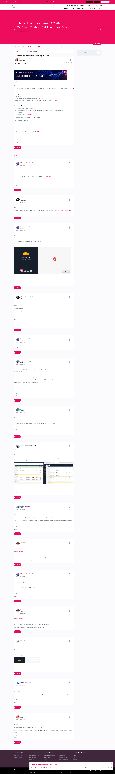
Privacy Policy (49, 1)
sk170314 (55, 100)
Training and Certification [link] (48, 761)
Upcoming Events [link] (61, 761)
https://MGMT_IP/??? (47, 176)
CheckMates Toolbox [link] (62, 755)
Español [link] (74, 755)
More (99, 8)
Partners (92, 8)
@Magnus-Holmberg (19, 417)
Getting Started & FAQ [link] (18, 755)
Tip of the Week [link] (47, 757)
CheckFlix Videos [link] (32, 759)
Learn (72, 8)
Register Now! (23, 31)
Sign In (101, 5)
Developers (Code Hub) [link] (62, 757)
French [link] (74, 757)
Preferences (105, 1)
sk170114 (72, 88)
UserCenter (72, 772)
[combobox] (50, 51)
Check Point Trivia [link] (32, 757)
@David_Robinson (19, 551)
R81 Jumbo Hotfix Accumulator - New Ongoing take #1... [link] (50, 46)
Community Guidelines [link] (18, 757)
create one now (105, 767)
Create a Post (97, 43)
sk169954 (41, 98)
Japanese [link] (75, 759)
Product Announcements (32, 46)
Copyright (55, 772)
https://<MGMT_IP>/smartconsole (63, 210)
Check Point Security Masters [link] (49, 755)
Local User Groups (82, 8)
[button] (89, 2)
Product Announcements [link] (63, 759)
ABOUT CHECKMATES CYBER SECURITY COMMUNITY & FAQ (82, 5)
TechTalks (45, 759)
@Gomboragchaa (22, 582)
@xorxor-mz (17, 691)
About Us (66, 772)
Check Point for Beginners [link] (34, 755)
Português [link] (75, 761)
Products (65, 8)
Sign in (32, 767)
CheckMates (17, 46)
